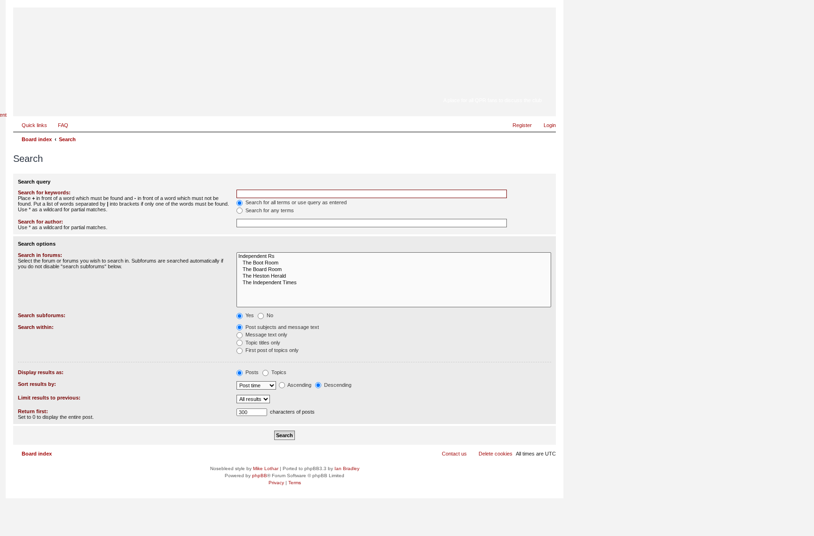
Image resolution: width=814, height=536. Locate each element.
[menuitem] (58, 125)
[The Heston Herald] (393, 276)
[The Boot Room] (393, 263)
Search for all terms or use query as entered (295, 202)
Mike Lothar (265, 468)
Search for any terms (269, 210)
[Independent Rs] (393, 256)
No (269, 315)
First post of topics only (271, 350)
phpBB (259, 475)
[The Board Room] (393, 269)
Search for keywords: (44, 192)
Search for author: (40, 221)
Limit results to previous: (49, 397)
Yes (249, 315)
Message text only (265, 334)
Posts (251, 372)
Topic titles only (262, 342)
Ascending (298, 385)
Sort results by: (37, 384)
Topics (278, 372)
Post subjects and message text (281, 327)
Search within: (36, 327)
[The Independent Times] (393, 283)
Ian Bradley (346, 468)
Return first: (33, 411)
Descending (337, 385)
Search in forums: (40, 255)
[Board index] (482, 87)
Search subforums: (41, 315)
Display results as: (41, 372)
